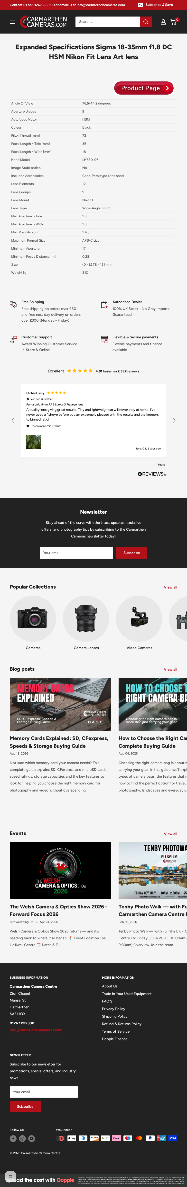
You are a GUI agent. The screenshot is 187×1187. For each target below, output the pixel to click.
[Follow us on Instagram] (22, 1138)
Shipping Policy (115, 1016)
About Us (110, 986)
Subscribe (131, 553)
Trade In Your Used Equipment (127, 994)
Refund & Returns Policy (121, 1024)
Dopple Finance (114, 1039)
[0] (173, 22)
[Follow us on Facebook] (13, 1138)
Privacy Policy (113, 1009)
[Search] (146, 22)
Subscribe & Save (159, 5)
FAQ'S (107, 1001)
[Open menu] (12, 22)
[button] (13, 420)
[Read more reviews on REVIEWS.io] (152, 475)
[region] (93, 421)
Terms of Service (116, 1031)
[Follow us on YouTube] (31, 1138)
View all (171, 587)
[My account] (163, 22)
